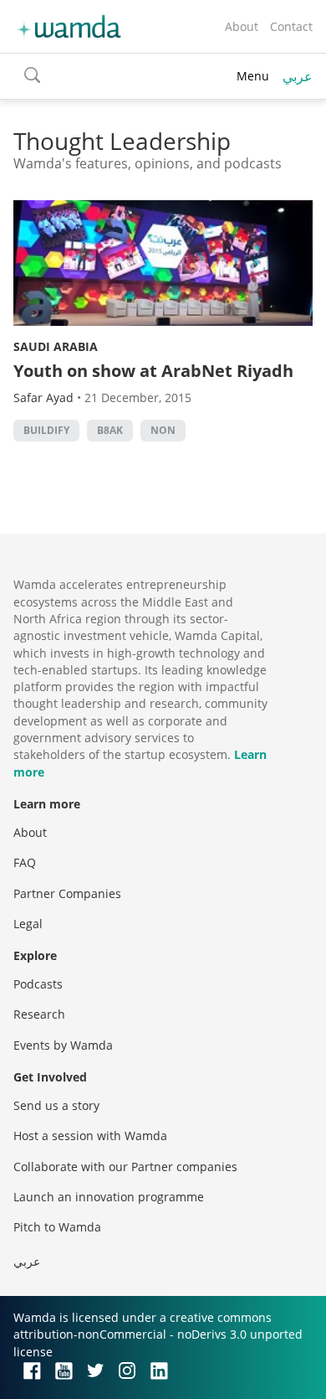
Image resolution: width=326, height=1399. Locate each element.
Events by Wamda (63, 1045)
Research (39, 1014)
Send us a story (56, 1105)
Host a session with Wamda (90, 1135)
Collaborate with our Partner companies (125, 1166)
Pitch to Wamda (57, 1227)
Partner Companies (67, 893)
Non (163, 430)
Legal (28, 924)
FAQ (24, 862)
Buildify (46, 430)
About (241, 26)
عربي (298, 76)
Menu (253, 76)
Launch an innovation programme (108, 1197)
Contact (291, 26)
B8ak (110, 430)
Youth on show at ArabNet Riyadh (153, 370)
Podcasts (38, 984)
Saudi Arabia (55, 346)
